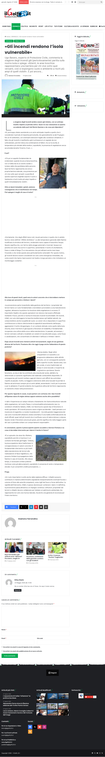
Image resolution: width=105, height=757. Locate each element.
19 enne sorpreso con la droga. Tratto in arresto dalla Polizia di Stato (52, 2)
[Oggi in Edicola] (87, 80)
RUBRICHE (94, 26)
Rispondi (17, 590)
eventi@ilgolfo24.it (8, 735)
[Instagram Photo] (9, 673)
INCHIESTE (33, 26)
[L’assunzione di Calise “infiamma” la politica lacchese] (52, 706)
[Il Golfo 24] (17, 13)
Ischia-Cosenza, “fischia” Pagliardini (55, 556)
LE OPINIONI (84, 26)
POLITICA (24, 26)
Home (8, 36)
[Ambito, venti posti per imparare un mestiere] (63, 713)
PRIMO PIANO (19, 41)
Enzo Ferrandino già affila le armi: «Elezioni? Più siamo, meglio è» (13, 556)
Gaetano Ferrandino (14, 75)
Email (4, 638)
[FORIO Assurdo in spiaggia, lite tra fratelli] (42, 706)
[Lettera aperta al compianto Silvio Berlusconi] (42, 713)
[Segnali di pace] (63, 706)
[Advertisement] (36, 216)
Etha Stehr (19, 580)
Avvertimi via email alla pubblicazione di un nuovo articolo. (22, 651)
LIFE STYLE (49, 26)
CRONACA (16, 26)
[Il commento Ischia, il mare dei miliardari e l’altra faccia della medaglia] (52, 696)
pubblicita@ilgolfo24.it (9, 744)
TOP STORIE (58, 26)
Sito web (40, 638)
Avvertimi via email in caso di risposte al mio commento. (21, 647)
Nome (4, 629)
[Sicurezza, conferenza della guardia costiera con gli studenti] (35, 548)
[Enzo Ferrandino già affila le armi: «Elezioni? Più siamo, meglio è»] (14, 547)
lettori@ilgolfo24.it (7, 728)
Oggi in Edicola (79, 41)
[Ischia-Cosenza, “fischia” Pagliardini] (57, 547)
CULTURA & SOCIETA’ (71, 26)
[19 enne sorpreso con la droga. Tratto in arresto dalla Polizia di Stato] (42, 697)
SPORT (40, 26)
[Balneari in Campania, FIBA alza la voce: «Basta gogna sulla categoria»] (52, 713)
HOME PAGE (6, 26)
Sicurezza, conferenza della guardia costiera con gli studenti (34, 559)
